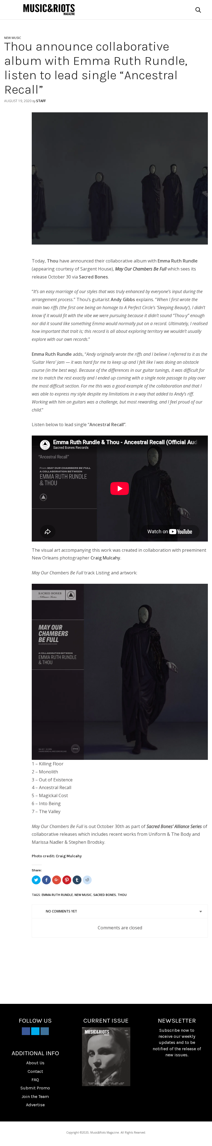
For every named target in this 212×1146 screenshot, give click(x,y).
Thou (122, 895)
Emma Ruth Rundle (57, 895)
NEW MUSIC (12, 38)
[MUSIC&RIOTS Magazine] (49, 9)
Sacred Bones (104, 895)
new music (83, 895)
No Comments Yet (61, 911)
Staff (41, 101)
